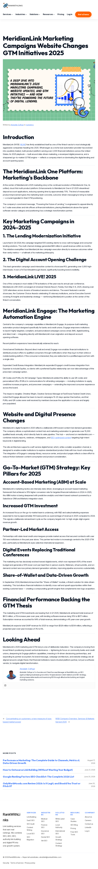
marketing (29, 125)
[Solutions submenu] (39, 14)
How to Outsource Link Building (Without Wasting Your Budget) (38, 770)
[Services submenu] (12, 14)
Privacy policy (30, 863)
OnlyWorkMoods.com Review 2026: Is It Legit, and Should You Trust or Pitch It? (41, 785)
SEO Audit (30, 824)
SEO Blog (74, 825)
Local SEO (31, 834)
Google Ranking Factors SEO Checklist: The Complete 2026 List (38, 776)
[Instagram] (5, 685)
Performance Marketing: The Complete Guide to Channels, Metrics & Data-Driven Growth (41, 761)
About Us (88, 817)
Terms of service (17, 863)
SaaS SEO (30, 820)
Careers (88, 820)
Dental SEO (45, 837)
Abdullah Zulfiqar (17, 125)
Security (6, 863)
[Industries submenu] (26, 14)
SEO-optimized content (61, 437)
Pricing (73, 828)
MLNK (22, 144)
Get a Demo (83, 14)
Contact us (89, 824)
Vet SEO (44, 841)
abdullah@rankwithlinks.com (50, 857)
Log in (87, 831)
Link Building (31, 817)
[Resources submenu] (54, 14)
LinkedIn (88, 827)
